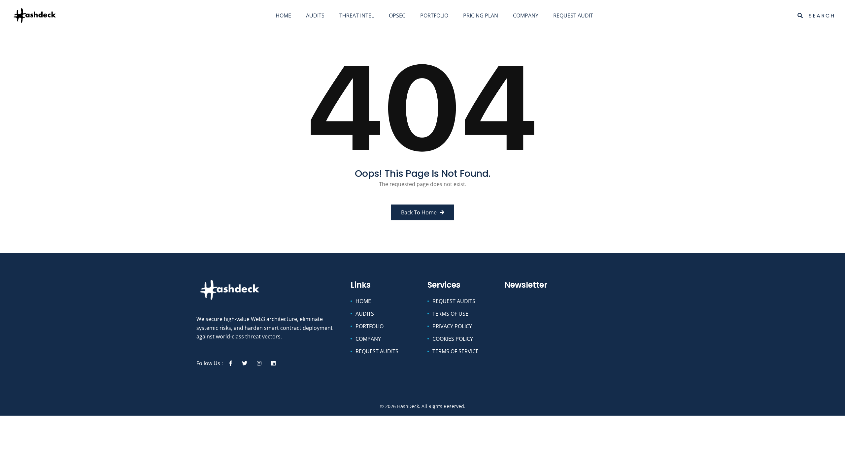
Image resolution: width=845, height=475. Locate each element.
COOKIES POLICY (452, 338)
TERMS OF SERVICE (455, 351)
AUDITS (315, 15)
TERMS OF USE (450, 313)
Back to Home (419, 212)
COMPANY (525, 15)
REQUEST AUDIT (573, 15)
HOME (283, 15)
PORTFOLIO (434, 15)
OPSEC (397, 15)
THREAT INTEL (356, 15)
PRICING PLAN (480, 15)
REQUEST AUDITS (376, 351)
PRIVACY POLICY (452, 326)
